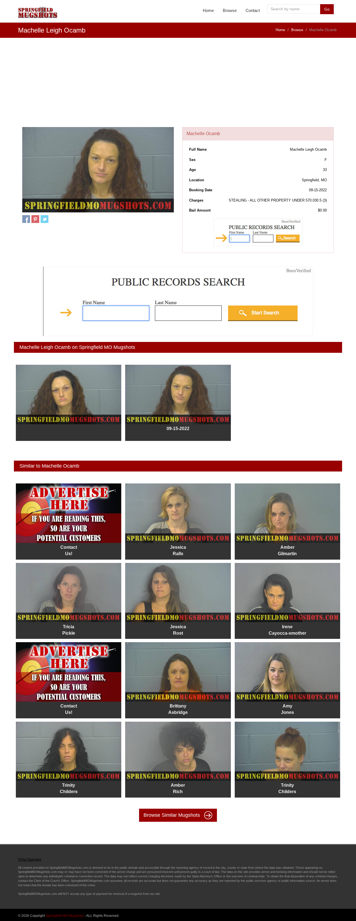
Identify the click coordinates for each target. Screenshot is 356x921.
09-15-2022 (178, 428)
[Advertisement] (178, 85)
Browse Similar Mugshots (172, 815)
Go (327, 9)
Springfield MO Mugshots (65, 916)
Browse (230, 10)
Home (208, 10)
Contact (253, 10)
